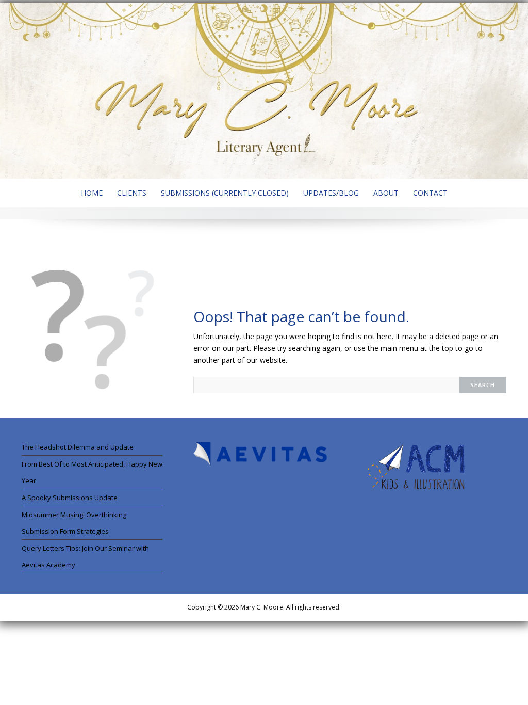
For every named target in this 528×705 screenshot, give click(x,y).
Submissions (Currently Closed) (225, 193)
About (386, 193)
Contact (430, 193)
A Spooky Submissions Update (70, 497)
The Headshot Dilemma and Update (78, 447)
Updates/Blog (331, 193)
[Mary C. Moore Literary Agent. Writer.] (264, 89)
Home (92, 193)
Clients (131, 193)
